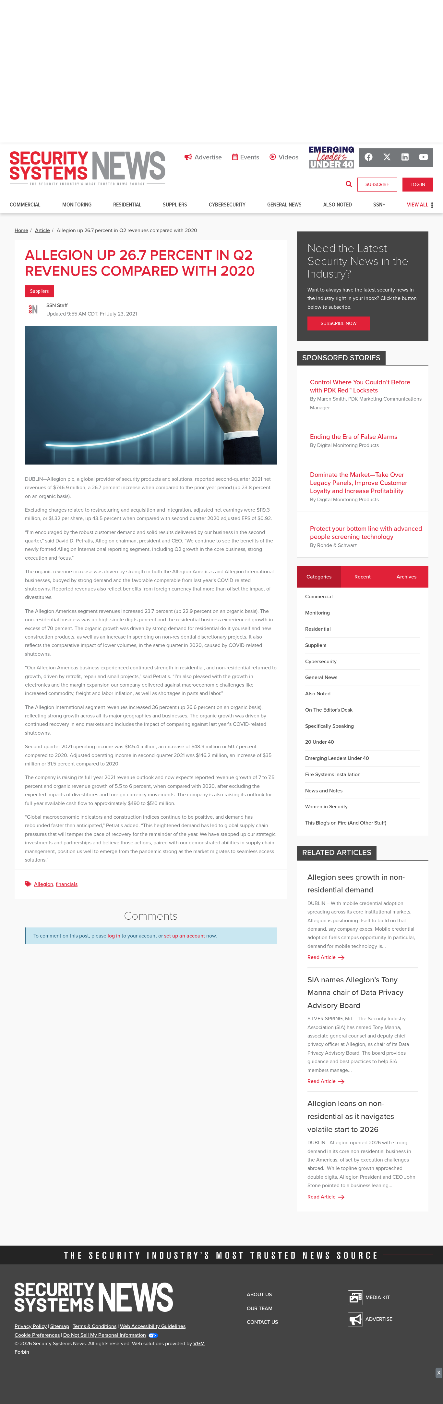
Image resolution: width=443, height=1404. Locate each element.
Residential (127, 205)
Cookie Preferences (37, 1335)
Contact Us (262, 1322)
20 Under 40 (319, 742)
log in (114, 936)
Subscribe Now (338, 323)
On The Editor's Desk (329, 710)
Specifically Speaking (329, 726)
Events (249, 157)
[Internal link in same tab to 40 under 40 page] (331, 157)
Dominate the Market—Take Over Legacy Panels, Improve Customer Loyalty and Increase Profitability (358, 483)
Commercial (25, 205)
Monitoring (76, 205)
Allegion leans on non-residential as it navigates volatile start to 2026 (350, 1116)
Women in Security (326, 806)
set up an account (184, 936)
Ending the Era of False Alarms (353, 437)
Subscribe (377, 184)
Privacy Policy (31, 1326)
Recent (362, 577)
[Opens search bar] (349, 184)
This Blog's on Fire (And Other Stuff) (345, 823)
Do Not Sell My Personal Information (104, 1335)
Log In (418, 184)
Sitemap (59, 1326)
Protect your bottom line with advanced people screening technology (366, 533)
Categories (318, 577)
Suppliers (175, 205)
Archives (406, 577)
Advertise (208, 157)
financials (67, 884)
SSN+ (379, 205)
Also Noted (337, 205)
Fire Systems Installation (333, 774)
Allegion (43, 884)
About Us (259, 1294)
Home (21, 230)
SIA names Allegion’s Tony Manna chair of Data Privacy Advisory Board (355, 992)
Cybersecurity (227, 205)
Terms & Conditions (94, 1326)
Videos (288, 157)
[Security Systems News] (87, 168)
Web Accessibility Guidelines (153, 1326)
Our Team (259, 1308)
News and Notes (323, 791)
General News (284, 205)
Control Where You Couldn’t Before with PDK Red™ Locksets (360, 386)
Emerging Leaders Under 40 (337, 758)
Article (42, 230)
